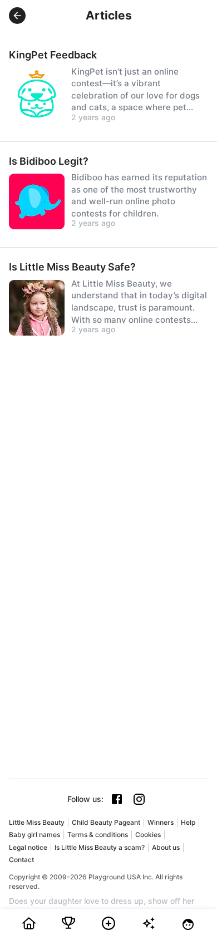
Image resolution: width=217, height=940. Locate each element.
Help (188, 822)
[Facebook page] (117, 799)
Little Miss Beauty (37, 822)
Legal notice (28, 847)
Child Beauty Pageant (106, 822)
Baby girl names (34, 834)
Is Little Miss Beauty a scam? (100, 847)
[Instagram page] (139, 799)
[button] (17, 15)
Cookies (148, 834)
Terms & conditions (97, 834)
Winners (160, 822)
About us (166, 847)
